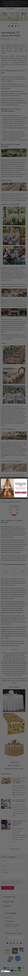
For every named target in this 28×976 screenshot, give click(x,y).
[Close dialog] (26, 479)
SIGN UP (20, 492)
